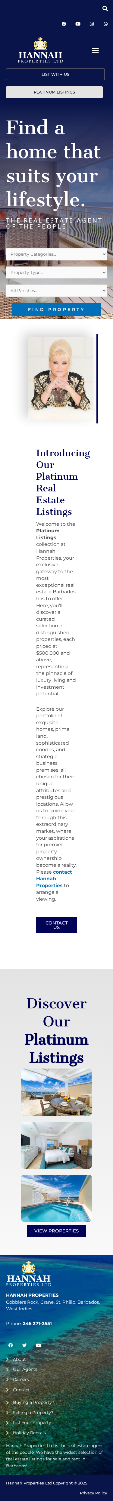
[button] (105, 8)
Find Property (56, 309)
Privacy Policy (93, 1492)
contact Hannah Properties (54, 878)
